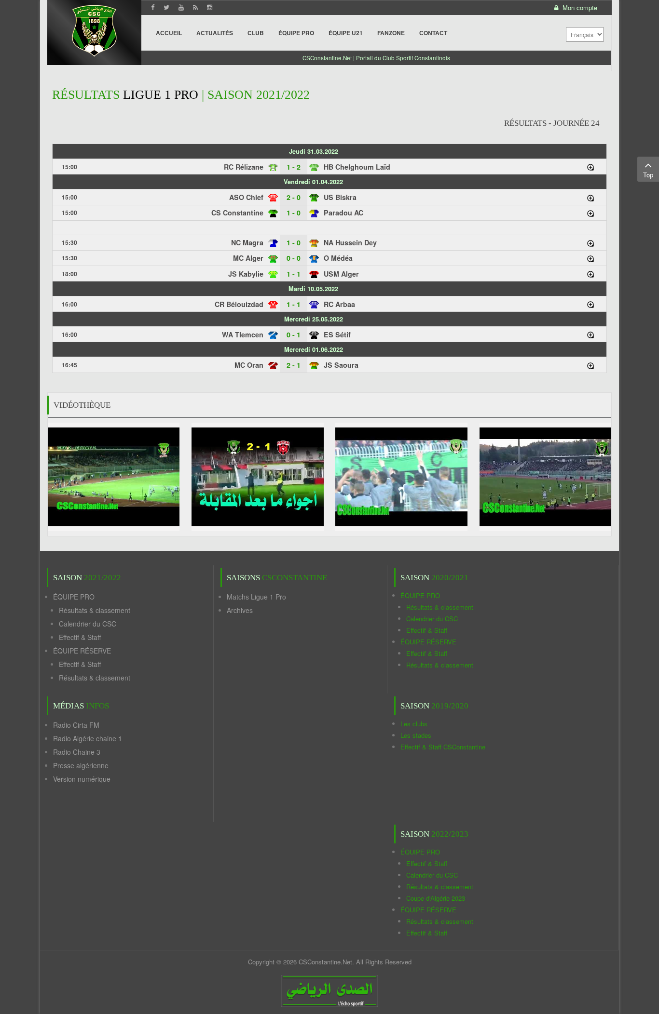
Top (648, 174)
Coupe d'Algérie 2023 (435, 898)
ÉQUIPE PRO (74, 596)
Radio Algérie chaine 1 (87, 738)
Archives (240, 610)
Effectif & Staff (80, 637)
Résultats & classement (94, 610)
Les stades (415, 735)
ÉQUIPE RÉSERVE (82, 650)
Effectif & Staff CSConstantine (442, 746)
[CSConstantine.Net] (94, 29)
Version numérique (81, 779)
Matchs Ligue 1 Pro (256, 596)
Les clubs (413, 723)
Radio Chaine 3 (76, 752)
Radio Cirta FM (76, 725)
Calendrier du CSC (87, 623)
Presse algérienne (81, 765)
